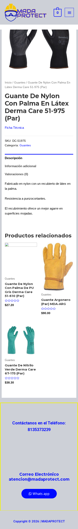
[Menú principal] (69, 12)
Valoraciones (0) (16, 174)
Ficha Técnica (14, 127)
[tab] (39, 158)
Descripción (13, 158)
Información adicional (20, 166)
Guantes (19, 82)
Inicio (8, 82)
